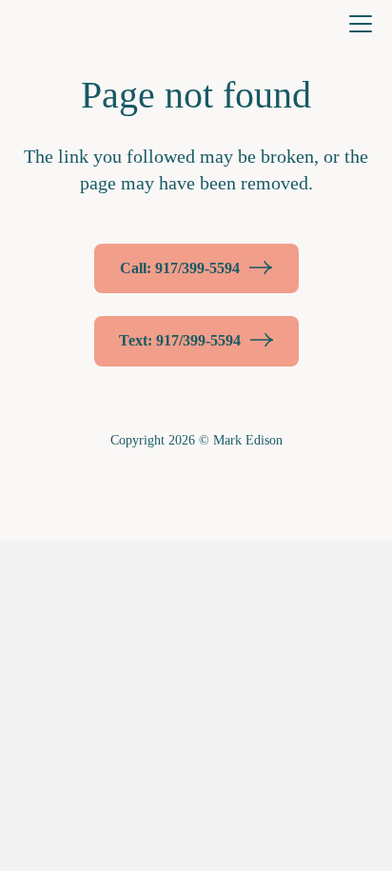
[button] (360, 23)
